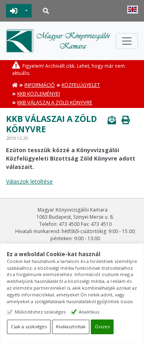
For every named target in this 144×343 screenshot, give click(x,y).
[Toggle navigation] (127, 41)
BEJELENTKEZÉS (14, 11)
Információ (39, 85)
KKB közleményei (38, 93)
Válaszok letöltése (29, 181)
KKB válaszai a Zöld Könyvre (54, 102)
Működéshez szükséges (40, 312)
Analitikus (89, 312)
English (132, 10)
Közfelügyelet (81, 85)
